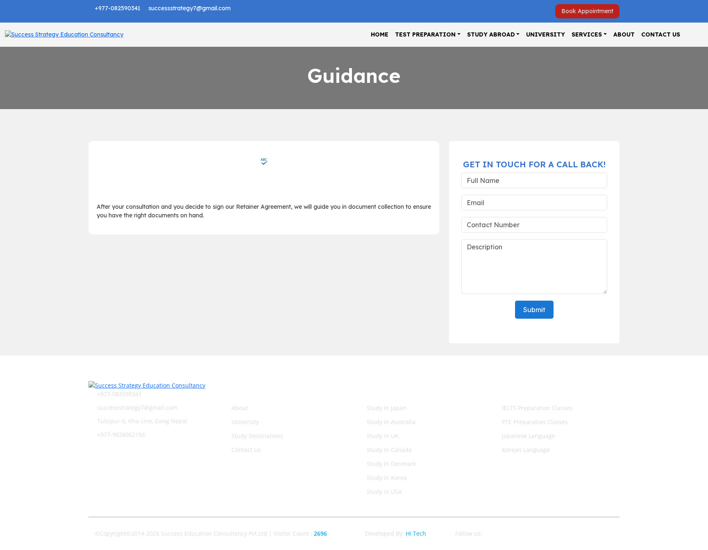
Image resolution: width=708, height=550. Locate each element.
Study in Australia (391, 422)
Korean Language (526, 450)
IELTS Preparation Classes (537, 408)
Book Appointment (587, 11)
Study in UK (383, 436)
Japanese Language (528, 436)
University (545, 34)
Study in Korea (387, 478)
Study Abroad (491, 34)
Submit (534, 310)
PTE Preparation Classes (535, 422)
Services (587, 34)
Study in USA (384, 491)
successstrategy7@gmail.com (189, 8)
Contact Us (660, 34)
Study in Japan (386, 408)
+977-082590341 (117, 8)
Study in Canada (389, 450)
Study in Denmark (391, 464)
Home (379, 34)
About (624, 34)
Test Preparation (425, 34)
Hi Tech (416, 533)
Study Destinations (257, 436)
